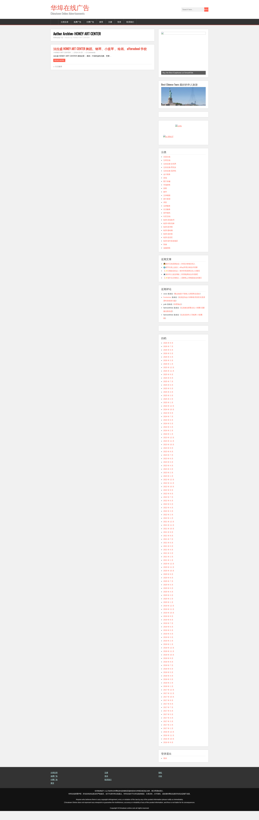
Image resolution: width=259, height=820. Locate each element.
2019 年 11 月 (168, 618)
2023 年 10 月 (168, 454)
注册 (110, 21)
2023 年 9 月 (168, 457)
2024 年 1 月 (168, 443)
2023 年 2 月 (168, 482)
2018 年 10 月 (168, 664)
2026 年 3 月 (168, 369)
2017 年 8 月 (168, 713)
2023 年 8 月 (168, 461)
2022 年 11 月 (168, 492)
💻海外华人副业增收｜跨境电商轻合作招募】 (181, 283)
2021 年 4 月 (168, 559)
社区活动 (166, 225)
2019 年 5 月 (168, 639)
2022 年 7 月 (168, 506)
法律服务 (166, 215)
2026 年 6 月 (168, 359)
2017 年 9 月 (168, 709)
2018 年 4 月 (168, 685)
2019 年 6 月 (168, 636)
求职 (165, 211)
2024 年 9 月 (168, 422)
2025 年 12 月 (168, 376)
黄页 (101, 21)
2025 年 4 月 (168, 401)
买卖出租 (166, 166)
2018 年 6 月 (168, 678)
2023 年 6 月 (168, 468)
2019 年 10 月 (168, 622)
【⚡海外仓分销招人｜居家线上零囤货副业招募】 (182, 287)
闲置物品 (177, 313)
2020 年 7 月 (168, 590)
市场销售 (166, 194)
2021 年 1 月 (168, 569)
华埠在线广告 (70, 7)
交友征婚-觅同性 (169, 180)
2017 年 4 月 (168, 727)
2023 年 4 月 (168, 475)
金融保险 (166, 257)
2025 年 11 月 (168, 380)
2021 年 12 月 (168, 531)
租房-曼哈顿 (168, 239)
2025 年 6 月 (168, 394)
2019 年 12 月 (168, 615)
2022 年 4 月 (168, 517)
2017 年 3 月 (168, 730)
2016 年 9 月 (168, 751)
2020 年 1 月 (168, 611)
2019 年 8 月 (168, 629)
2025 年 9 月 (168, 384)
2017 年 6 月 (168, 720)
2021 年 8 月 (168, 545)
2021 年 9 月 (168, 541)
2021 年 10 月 (168, 538)
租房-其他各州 (168, 229)
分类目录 (64, 21)
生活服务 (58, 67)
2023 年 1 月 (168, 485)
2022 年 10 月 (168, 496)
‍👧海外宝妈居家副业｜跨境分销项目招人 (179, 273)
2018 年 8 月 (168, 671)
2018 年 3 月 (168, 688)
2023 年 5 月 (168, 471)
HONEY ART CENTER (62, 53)
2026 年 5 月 (168, 362)
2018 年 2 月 (168, 692)
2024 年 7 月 (168, 426)
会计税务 (166, 183)
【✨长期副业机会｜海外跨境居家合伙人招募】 (182, 280)
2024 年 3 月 (168, 436)
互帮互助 (166, 169)
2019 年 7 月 (168, 632)
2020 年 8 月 (168, 587)
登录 (119, 21)
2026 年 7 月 (168, 355)
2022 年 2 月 (168, 524)
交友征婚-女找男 (169, 173)
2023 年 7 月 (168, 464)
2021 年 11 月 (168, 534)
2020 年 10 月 (168, 580)
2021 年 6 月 (168, 552)
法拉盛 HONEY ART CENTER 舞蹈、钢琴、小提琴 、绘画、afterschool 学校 (100, 48)
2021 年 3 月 (168, 562)
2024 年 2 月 (168, 440)
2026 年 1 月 (168, 373)
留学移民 (166, 222)
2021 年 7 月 (168, 548)
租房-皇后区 (168, 246)
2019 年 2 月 (168, 650)
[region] (183, 53)
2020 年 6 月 (168, 594)
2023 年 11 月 (168, 450)
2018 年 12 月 (168, 657)
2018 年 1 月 (168, 695)
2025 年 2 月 (168, 408)
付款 (160, 785)
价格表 (161, 789)
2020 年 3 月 (168, 604)
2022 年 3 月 (168, 520)
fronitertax (167, 306)
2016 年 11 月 (168, 744)
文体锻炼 (166, 204)
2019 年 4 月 (168, 643)
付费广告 (90, 21)
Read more (59, 60)
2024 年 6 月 (168, 429)
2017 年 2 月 (168, 734)
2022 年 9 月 (168, 499)
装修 (165, 253)
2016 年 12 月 (168, 741)
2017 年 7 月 (168, 716)
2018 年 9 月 (168, 667)
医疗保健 (166, 190)
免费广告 (77, 21)
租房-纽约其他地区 (170, 250)
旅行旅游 (166, 208)
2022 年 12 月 (168, 489)
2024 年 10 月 (168, 419)
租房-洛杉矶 (168, 243)
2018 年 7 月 (168, 674)
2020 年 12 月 (168, 573)
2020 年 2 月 (168, 608)
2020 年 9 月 (168, 583)
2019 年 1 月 (168, 653)
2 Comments (90, 53)
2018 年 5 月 (168, 681)
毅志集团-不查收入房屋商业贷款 (187, 303)
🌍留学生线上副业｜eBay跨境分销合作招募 (180, 276)
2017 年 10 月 (168, 706)
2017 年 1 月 (168, 737)
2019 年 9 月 (168, 625)
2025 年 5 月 (168, 398)
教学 (165, 201)
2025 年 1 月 (168, 412)
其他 (165, 187)
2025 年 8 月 (168, 387)
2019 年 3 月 (168, 646)
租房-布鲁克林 (168, 232)
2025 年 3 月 (168, 405)
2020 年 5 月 (168, 597)
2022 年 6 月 (168, 510)
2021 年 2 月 (168, 566)
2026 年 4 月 (168, 366)
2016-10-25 (78, 53)
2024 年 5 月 (168, 433)
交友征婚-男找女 (169, 176)
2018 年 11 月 (168, 660)
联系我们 (130, 21)
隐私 (160, 782)
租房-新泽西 (168, 236)
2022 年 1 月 (168, 527)
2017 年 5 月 (168, 723)
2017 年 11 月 (168, 702)
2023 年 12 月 (168, 447)
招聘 (165, 197)
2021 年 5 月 (168, 555)
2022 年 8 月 (168, 503)
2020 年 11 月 (168, 576)
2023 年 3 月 (168, 478)
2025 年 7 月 (168, 391)
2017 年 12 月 (168, 699)
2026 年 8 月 (168, 352)
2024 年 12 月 (168, 415)
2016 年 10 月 (168, 748)
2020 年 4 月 (168, 601)
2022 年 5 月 (168, 513)
